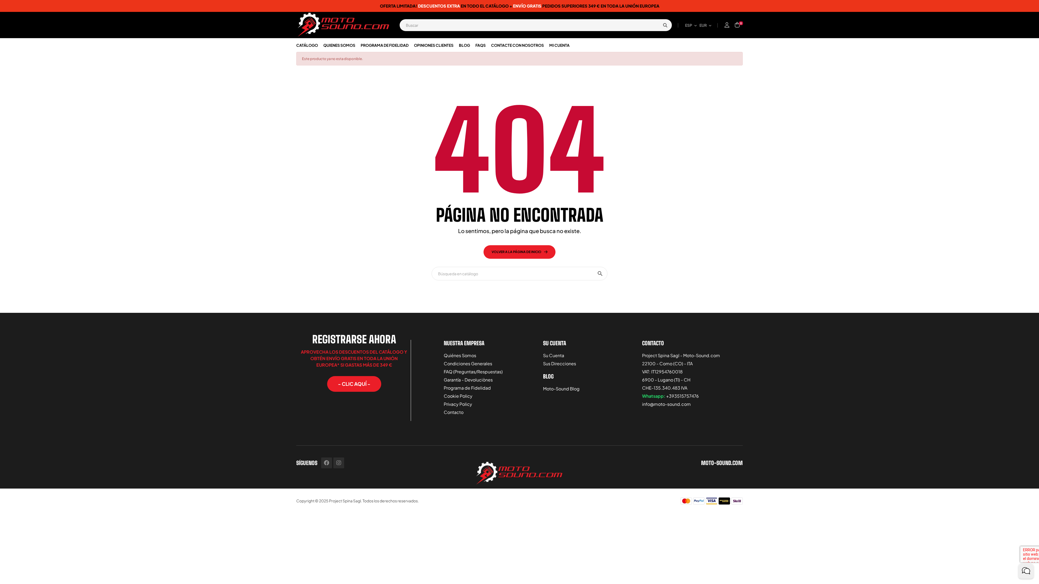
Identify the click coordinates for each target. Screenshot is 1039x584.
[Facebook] (326, 462)
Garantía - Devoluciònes (468, 380)
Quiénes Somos (460, 355)
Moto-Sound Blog (561, 388)
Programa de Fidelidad (467, 388)
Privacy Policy (458, 404)
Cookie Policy (458, 396)
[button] (354, 384)
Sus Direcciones (559, 363)
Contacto (453, 412)
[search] (665, 25)
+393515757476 (682, 396)
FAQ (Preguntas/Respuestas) (473, 371)
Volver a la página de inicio (516, 252)
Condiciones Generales (468, 363)
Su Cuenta (553, 355)
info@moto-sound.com (666, 404)
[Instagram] (338, 462)
